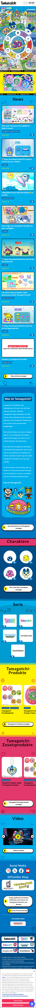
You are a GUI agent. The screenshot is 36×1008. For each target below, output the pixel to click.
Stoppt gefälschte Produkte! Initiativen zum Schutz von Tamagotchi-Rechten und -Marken (18, 901)
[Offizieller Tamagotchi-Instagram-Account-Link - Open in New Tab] (8, 870)
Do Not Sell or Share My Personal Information (15, 996)
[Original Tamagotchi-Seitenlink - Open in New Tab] (26, 620)
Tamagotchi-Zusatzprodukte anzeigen (19, 803)
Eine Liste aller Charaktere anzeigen (19, 588)
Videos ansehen (18, 850)
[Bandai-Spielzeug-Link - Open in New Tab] (18, 923)
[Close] (34, 971)
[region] (18, 988)
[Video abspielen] (18, 836)
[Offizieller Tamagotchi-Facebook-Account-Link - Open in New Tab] (21, 870)
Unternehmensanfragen (19, 910)
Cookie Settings (18, 1001)
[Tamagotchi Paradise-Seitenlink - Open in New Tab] (18, 82)
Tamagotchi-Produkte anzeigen (19, 724)
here (3, 977)
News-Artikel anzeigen (19, 376)
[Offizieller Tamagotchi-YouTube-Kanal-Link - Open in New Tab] (27, 870)
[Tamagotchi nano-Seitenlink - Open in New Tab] (18, 651)
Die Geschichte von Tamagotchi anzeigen (19, 527)
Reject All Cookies (18, 1005)
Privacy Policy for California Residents (13, 994)
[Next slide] (32, 82)
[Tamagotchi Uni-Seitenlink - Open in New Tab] (26, 636)
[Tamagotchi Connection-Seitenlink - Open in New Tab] (10, 636)
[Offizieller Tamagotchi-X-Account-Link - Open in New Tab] (14, 870)
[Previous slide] (3, 836)
